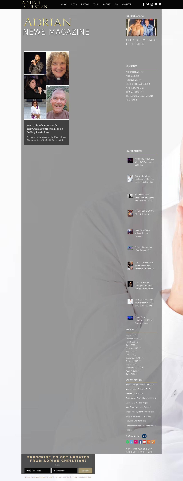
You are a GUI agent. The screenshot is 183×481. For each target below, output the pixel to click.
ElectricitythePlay (133, 398)
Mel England (145, 407)
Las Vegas (143, 403)
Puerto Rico (149, 412)
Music (128, 412)
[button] (85, 4)
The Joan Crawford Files (136, 421)
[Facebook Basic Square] (140, 442)
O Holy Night (137, 412)
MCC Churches (132, 407)
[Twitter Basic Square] (131, 442)
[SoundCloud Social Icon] (148, 442)
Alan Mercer (131, 389)
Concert (139, 394)
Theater (129, 430)
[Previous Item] (130, 27)
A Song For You (132, 385)
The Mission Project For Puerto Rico (141, 425)
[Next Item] (152, 27)
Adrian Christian (147, 385)
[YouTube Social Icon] (144, 442)
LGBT (128, 403)
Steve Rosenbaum (133, 416)
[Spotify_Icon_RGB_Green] (127, 442)
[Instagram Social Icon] (136, 442)
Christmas (130, 394)
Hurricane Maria (149, 398)
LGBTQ (135, 403)
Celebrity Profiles (145, 389)
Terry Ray (147, 416)
